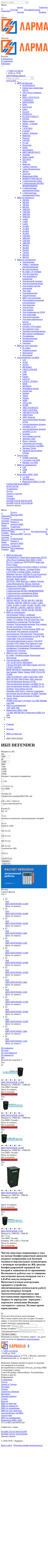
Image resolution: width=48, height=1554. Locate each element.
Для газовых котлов (31, 436)
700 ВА (25, 205)
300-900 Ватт (28, 479)
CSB (24, 372)
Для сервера (27, 310)
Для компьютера (29, 293)
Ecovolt (25, 112)
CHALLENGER (29, 369)
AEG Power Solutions (31, 92)
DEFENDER (28, 102)
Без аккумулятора (30, 269)
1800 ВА (26, 238)
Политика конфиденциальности (28, 1445)
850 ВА (25, 255)
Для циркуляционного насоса (19, 641)
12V (24, 360)
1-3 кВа (25, 477)
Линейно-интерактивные (33, 331)
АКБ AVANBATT (30, 407)
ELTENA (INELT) (30, 116)
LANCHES (27, 128)
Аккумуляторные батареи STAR (21, 681)
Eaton (24, 109)
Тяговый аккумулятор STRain (25, 696)
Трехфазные (27, 341)
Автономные (28, 262)
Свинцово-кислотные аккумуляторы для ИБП (33, 444)
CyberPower (27, 100)
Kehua (25, 126)
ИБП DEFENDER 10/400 (16, 913)
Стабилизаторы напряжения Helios (30, 189)
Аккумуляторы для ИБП (28, 357)
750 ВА (25, 252)
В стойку (26, 348)
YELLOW (27, 403)
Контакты (5, 1394)
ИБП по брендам (24, 83)
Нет (3, 1057)
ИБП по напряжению (27, 465)
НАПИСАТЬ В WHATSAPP (19, 501)
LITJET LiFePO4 (30, 381)
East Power (27, 107)
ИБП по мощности (25, 197)
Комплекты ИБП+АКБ (27, 474)
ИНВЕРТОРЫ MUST (32, 178)
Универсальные (29, 350)
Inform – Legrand (29, 124)
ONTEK (26, 140)
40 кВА (25, 248)
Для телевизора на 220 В (33, 312)
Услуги (9, 491)
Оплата (9, 496)
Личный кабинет (9, 1396)
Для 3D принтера (30, 274)
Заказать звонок (13, 505)
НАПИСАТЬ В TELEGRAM (19, 503)
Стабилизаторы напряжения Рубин (31, 194)
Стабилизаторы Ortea (32, 181)
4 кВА (25, 219)
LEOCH (26, 379)
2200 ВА (26, 240)
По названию (7, 1048)
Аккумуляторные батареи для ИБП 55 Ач (34, 430)
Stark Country (28, 157)
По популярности (9, 1053)
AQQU (25, 365)
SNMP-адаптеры (29, 458)
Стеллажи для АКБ (31, 460)
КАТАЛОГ (11, 81)
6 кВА (25, 224)
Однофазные (28, 336)
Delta (24, 104)
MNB (24, 384)
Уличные (26, 343)
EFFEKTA (27, 114)
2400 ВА (26, 243)
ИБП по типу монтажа (27, 345)
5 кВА (25, 221)
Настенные (27, 355)
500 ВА (25, 200)
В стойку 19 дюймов (31, 271)
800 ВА (25, 207)
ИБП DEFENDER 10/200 (16, 923)
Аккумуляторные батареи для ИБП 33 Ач (34, 425)
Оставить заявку (9, 1334)
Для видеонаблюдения (32, 283)
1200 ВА (26, 236)
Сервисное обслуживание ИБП (17, 529)
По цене (5, 1050)
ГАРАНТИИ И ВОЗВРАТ (18, 484)
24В (24, 472)
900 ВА (25, 257)
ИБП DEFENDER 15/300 (16, 904)
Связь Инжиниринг (31, 169)
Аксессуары (22, 455)
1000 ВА (26, 209)
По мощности (7, 1055)
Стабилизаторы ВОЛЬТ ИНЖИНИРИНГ (33, 184)
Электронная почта (10, 1331)
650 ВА (25, 250)
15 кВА (25, 229)
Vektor (25, 396)
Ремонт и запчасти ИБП (16, 523)
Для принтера (28, 305)
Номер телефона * (9, 1328)
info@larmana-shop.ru (15, 75)
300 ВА (25, 245)
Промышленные (29, 338)
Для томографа (29, 314)
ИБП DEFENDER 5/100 (16, 943)
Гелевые (26, 434)
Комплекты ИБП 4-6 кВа (33, 481)
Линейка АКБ (28, 439)
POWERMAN (28, 85)
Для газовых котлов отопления (31, 287)
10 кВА (25, 226)
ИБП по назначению (26, 260)
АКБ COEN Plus (29, 410)
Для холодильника (30, 317)
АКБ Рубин (27, 415)
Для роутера (27, 307)
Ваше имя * (6, 1326)
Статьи (4, 1399)
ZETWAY (26, 159)
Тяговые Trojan (29, 448)
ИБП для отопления (31, 298)
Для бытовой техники (32, 281)
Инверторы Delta (30, 176)
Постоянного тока (30, 329)
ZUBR (25, 405)
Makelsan (26, 135)
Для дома (26, 291)
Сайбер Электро (29, 166)
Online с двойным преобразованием (30, 265)
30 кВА (25, 233)
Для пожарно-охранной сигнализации (33, 301)
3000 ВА (26, 217)
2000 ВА (26, 214)
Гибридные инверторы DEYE (33, 557)
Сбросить (6, 863)
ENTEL (25, 119)
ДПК (24, 162)
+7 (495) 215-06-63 (14, 71)
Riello (24, 147)
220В (24, 470)
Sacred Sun (27, 391)
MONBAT (27, 386)
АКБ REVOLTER (30, 412)
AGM (24, 362)
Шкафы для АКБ (30, 462)
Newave (25, 138)
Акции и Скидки (14, 493)
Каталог (4, 1401)
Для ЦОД (26, 324)
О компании (12, 489)
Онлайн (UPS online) (31, 326)
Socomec (26, 155)
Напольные (27, 353)
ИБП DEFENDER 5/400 (16, 933)
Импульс (26, 164)
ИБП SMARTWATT (31, 152)
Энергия (26, 174)
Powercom (26, 145)
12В (24, 467)
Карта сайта (6, 1445)
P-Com (25, 143)
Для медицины (29, 295)
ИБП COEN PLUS (30, 97)
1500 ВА (26, 212)
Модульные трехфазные (33, 334)
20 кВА (25, 231)
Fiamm (25, 376)
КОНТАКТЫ (12, 486)
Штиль (25, 171)
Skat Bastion (27, 150)
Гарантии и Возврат (10, 1391)
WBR (24, 400)
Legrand (25, 131)
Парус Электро (29, 441)
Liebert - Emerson (30, 133)
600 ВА (25, 202)
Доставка (10, 498)
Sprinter (25, 393)
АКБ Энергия (28, 417)
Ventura (25, 398)
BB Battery (27, 367)
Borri (24, 95)
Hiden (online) (28, 121)
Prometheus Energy (30, 388)
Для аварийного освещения (29, 277)
